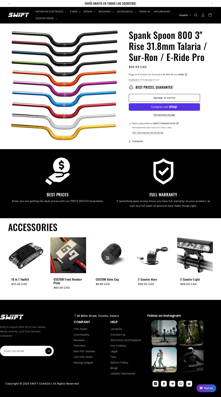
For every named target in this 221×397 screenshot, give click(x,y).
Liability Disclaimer (123, 373)
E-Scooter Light (190, 279)
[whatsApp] (181, 384)
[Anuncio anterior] (9, 3)
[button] (51, 11)
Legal (114, 351)
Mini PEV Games (84, 351)
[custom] (155, 384)
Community (81, 335)
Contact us (118, 335)
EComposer (115, 394)
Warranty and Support (125, 340)
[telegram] (172, 384)
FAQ (113, 357)
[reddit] (189, 384)
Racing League (83, 362)
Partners (80, 346)
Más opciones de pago (164, 114)
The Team (80, 329)
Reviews (79, 340)
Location (116, 329)
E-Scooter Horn (147, 279)
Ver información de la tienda (147, 132)
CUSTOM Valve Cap (107, 279)
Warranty (134, 80)
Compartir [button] (137, 141)
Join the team (83, 357)
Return (148, 80)
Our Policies (118, 346)
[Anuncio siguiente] (211, 3)
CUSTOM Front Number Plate (68, 281)
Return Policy (119, 362)
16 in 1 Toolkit (20, 279)
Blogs (114, 368)
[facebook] (164, 384)
